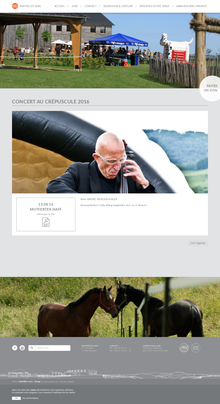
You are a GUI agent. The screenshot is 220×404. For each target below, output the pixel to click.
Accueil (59, 6)
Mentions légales (67, 382)
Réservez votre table (154, 6)
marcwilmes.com (51, 382)
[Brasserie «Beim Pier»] (29, 6)
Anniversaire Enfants (191, 6)
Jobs (75, 6)
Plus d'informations (30, 398)
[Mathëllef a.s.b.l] (15, 6)
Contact (91, 6)
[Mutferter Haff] (22, 6)
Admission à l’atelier (118, 6)
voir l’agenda (198, 243)
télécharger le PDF (46, 214)
